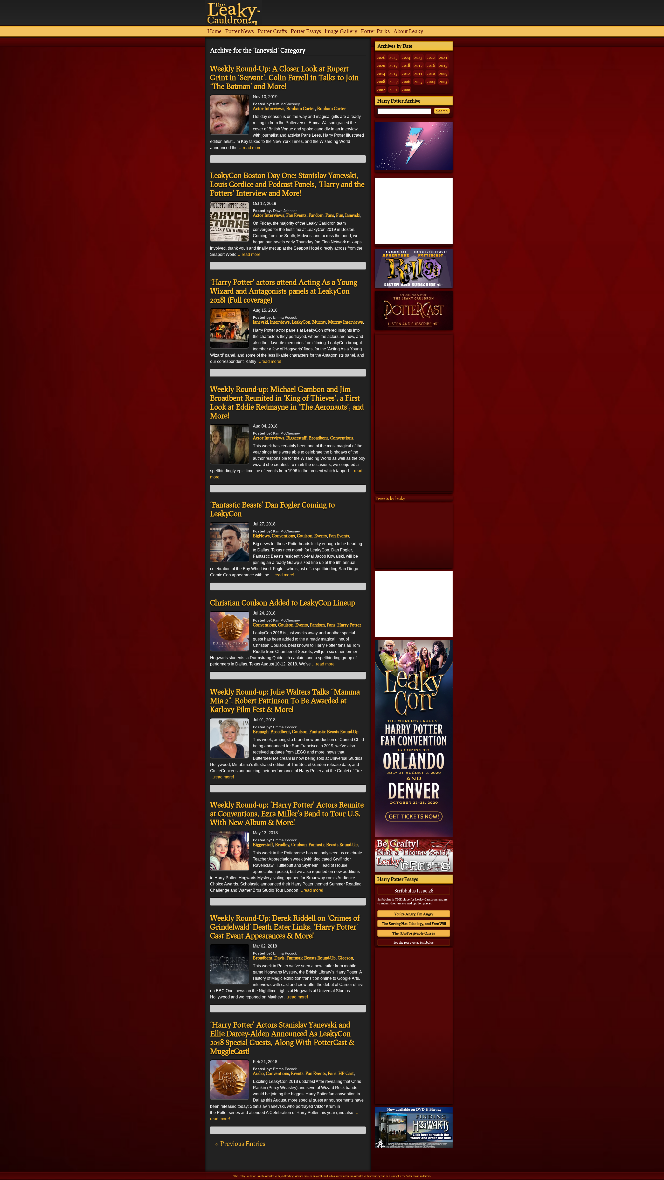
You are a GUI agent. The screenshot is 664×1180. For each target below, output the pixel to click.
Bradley (282, 844)
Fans (330, 215)
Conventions (341, 437)
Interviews (280, 321)
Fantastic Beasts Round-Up (333, 731)
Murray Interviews (345, 321)
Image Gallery (341, 31)
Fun (339, 215)
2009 (443, 73)
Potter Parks (375, 31)
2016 (431, 65)
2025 (393, 57)
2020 (381, 65)
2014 (381, 73)
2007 (393, 81)
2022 (431, 57)
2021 (443, 57)
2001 (393, 89)
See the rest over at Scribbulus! (413, 942)
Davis (279, 957)
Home (215, 31)
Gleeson (345, 957)
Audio (258, 1073)
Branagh (260, 731)
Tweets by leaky (390, 498)
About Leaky (408, 31)
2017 (418, 65)
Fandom (316, 215)
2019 (393, 65)
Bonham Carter (300, 108)
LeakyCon (301, 321)
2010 (431, 73)
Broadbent (318, 437)
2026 (381, 57)
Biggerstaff (296, 437)
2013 (393, 73)
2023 (418, 57)
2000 (406, 89)
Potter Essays (306, 31)
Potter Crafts (272, 31)
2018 (406, 65)
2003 (443, 81)
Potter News (239, 31)
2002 (381, 89)
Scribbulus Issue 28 (414, 891)
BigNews (261, 535)
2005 (418, 81)
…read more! (250, 147)
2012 (406, 73)
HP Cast (346, 1073)
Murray (319, 321)
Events (320, 535)
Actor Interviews (268, 108)
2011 (418, 73)
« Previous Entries (240, 1143)
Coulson (304, 535)
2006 (406, 81)
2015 (443, 65)
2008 (381, 81)
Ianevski (352, 215)
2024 (406, 57)
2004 (431, 81)
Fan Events (296, 215)
